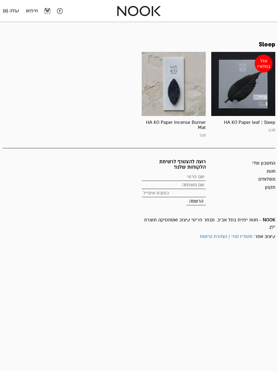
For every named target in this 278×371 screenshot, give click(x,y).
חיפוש (32, 11)
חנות (271, 171)
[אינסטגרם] (47, 11)
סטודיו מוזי (241, 236)
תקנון (270, 187)
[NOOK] (139, 11)
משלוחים (266, 179)
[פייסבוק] (60, 11)
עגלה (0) (11, 11)
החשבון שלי (263, 163)
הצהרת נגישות (213, 236)
